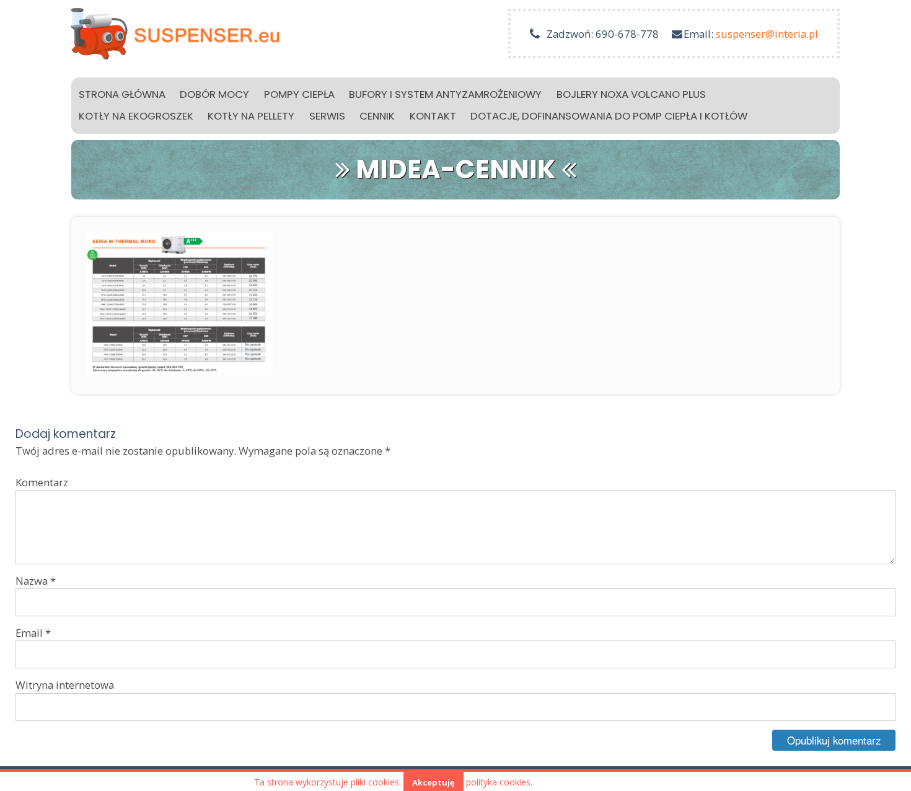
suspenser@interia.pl (767, 34)
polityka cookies (498, 782)
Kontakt (433, 115)
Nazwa (35, 581)
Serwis (327, 115)
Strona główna (122, 94)
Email (33, 633)
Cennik (377, 115)
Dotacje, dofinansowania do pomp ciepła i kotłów (608, 115)
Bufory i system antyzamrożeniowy (445, 94)
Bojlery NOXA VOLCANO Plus (631, 94)
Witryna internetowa (64, 685)
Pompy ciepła (299, 94)
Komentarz (41, 482)
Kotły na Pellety (251, 115)
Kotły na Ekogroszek (136, 115)
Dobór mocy (214, 94)
